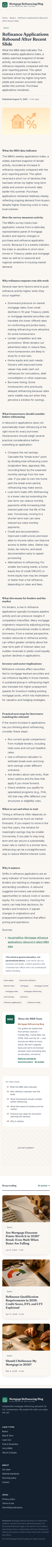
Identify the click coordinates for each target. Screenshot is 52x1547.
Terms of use (8, 1503)
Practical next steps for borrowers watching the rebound (25, 1115)
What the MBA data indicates (23, 1087)
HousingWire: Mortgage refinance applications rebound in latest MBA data (28, 942)
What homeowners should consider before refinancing (26, 1100)
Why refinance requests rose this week (25, 1092)
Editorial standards (27, 1058)
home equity (8, 980)
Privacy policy (8, 1499)
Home (4, 18)
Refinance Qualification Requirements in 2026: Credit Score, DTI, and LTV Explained (24, 1302)
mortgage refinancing (32, 991)
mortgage (24, 986)
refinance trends (33, 1002)
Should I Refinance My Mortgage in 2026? (21, 1362)
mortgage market (41, 986)
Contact (5, 1482)
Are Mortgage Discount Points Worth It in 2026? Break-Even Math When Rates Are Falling (22, 1238)
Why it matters (17, 1121)
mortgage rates (12, 991)
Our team (6, 1469)
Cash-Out (6, 1440)
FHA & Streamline (10, 1444)
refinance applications (12, 1002)
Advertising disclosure (12, 1507)
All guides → (44, 1185)
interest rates (9, 986)
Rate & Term (7, 1435)
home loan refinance (27, 980)
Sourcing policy (25, 1062)
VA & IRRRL (7, 1448)
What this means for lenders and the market (26, 1107)
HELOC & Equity (9, 1452)
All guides (39, 1062)
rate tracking (9, 997)
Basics (13, 18)
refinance (24, 997)
